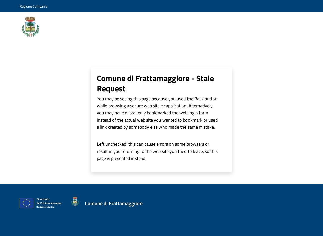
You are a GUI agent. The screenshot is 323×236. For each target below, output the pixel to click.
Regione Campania (33, 6)
